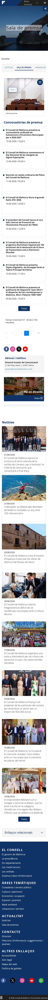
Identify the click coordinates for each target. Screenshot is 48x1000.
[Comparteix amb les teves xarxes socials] (45, 8)
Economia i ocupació (13, 896)
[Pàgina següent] (6, 337)
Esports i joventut (11, 900)
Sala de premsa (24, 67)
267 (40, 333)
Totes (24, 308)
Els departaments (11, 863)
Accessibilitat (9, 955)
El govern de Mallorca (13, 854)
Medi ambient (9, 904)
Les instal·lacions (11, 867)
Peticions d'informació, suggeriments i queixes (22, 942)
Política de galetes (12, 968)
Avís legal (7, 959)
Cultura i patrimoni (12, 891)
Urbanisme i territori (13, 908)
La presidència (10, 858)
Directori (6, 936)
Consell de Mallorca (1, 997)
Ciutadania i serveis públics (16, 887)
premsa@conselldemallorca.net (18, 369)
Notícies (9, 67)
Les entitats (8, 871)
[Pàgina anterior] (6, 333)
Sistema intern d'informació (17, 875)
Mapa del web (9, 964)
